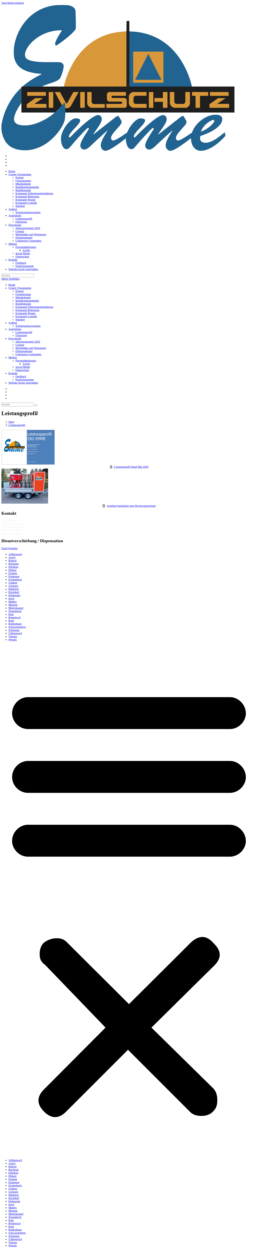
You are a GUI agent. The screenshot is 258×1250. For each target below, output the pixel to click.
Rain (11, 614)
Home (11, 284)
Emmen (12, 573)
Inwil (11, 598)
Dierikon (13, 566)
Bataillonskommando (27, 300)
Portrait (19, 291)
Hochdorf (13, 592)
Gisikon (12, 582)
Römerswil (14, 617)
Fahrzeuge (21, 335)
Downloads (14, 338)
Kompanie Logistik (26, 316)
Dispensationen (23, 351)
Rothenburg (15, 623)
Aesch (11, 557)
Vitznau (12, 636)
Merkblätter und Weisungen (30, 348)
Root (11, 620)
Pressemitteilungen (25, 360)
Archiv (26, 363)
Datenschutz (22, 370)
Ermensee (13, 576)
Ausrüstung (14, 329)
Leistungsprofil (23, 332)
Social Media (22, 366)
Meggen (13, 604)
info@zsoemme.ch (11, 533)
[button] (129, 900)
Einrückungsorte (24, 379)
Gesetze (19, 344)
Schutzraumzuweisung (28, 325)
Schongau (13, 630)
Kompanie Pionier (25, 313)
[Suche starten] (36, 405)
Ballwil (12, 560)
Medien (12, 357)
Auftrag (12, 322)
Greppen (13, 585)
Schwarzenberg (17, 626)
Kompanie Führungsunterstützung (34, 306)
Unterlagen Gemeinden (28, 354)
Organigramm (23, 294)
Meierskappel (15, 607)
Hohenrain (14, 595)
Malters (12, 601)
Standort (20, 319)
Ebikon (12, 570)
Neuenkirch (14, 611)
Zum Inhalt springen (12, 2)
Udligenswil (15, 633)
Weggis (12, 639)
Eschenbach (15, 579)
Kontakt (12, 373)
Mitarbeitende (23, 297)
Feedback (20, 376)
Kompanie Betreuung (27, 310)
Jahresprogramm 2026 (27, 341)
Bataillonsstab (23, 303)
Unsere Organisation (19, 287)
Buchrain (13, 563)
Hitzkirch (13, 589)
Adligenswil (15, 554)
